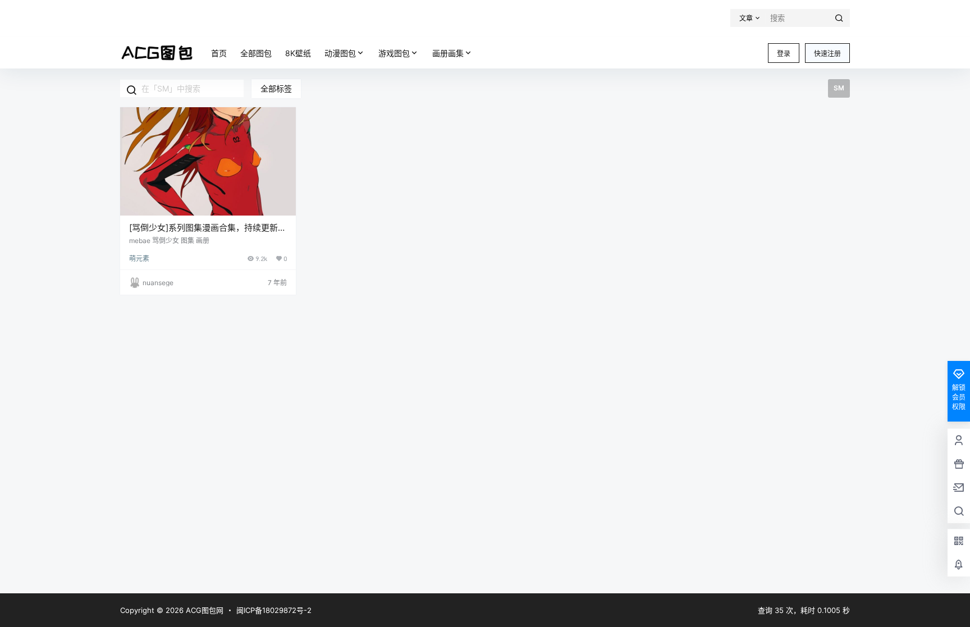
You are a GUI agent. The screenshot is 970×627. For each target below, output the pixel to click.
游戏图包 (394, 53)
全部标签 (276, 88)
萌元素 (139, 258)
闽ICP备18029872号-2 (274, 610)
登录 (783, 53)
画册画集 (448, 53)
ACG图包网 (203, 610)
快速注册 (827, 53)
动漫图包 (340, 53)
